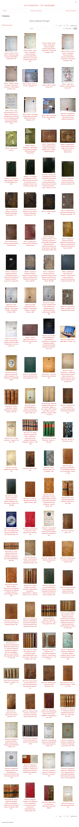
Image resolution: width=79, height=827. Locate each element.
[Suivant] (67, 25)
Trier (75, 28)
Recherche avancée (7, 25)
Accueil (4, 11)
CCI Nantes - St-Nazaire (39, 5)
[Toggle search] (75, 1)
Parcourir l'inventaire (71, 11)
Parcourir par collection (36, 11)
